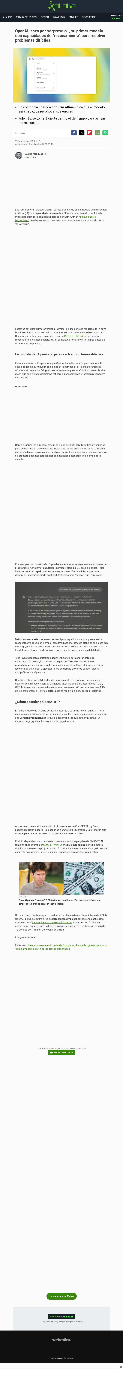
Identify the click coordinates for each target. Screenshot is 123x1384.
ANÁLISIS (7, 17)
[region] (62, 185)
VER (63, 1053)
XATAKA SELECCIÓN (26, 17)
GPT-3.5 (68, 336)
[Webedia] (61, 1339)
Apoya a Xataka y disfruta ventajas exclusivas (62, 1322)
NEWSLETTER (89, 17)
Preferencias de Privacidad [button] (61, 1358)
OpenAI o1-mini (50, 844)
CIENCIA (45, 17)
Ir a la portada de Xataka (61, 1296)
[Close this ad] (121, 1367)
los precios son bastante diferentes (52, 922)
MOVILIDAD (59, 17)
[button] (74, 132)
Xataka (61, 6)
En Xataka (23, 897)
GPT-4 (79, 336)
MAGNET (73, 17)
